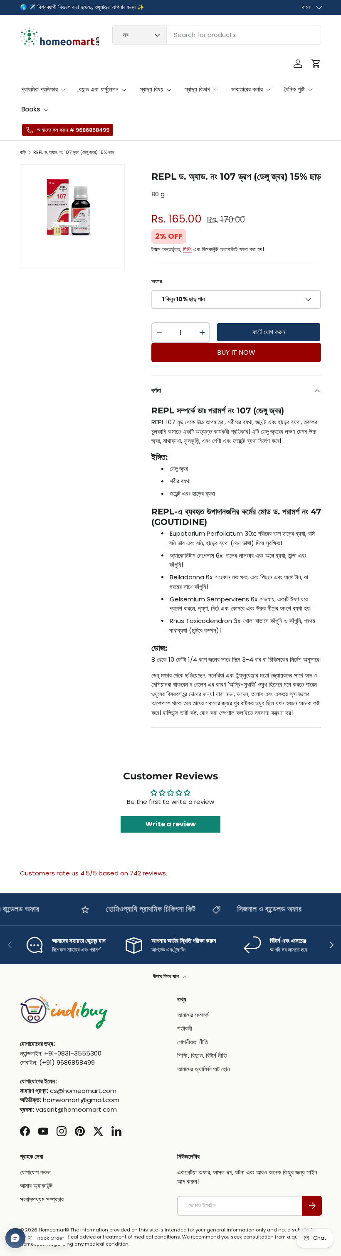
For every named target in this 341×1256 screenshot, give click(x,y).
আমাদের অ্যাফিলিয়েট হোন (203, 1069)
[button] (316, 63)
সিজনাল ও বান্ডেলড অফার (263, 909)
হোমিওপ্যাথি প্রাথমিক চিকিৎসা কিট (144, 909)
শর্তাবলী (184, 1028)
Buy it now (236, 352)
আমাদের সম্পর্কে (193, 1015)
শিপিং (187, 249)
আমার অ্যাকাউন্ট (36, 1185)
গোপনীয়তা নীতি (192, 1042)
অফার (156, 281)
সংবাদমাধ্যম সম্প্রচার (42, 1199)
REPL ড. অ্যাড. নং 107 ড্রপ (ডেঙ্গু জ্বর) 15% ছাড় (73, 152)
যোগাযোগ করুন (35, 1172)
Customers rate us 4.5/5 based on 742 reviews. (93, 873)
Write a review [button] (171, 824)
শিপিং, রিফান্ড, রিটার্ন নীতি (202, 1055)
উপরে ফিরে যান (166, 976)
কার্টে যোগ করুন (268, 332)
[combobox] (217, 34)
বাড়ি (23, 152)
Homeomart (53, 1229)
